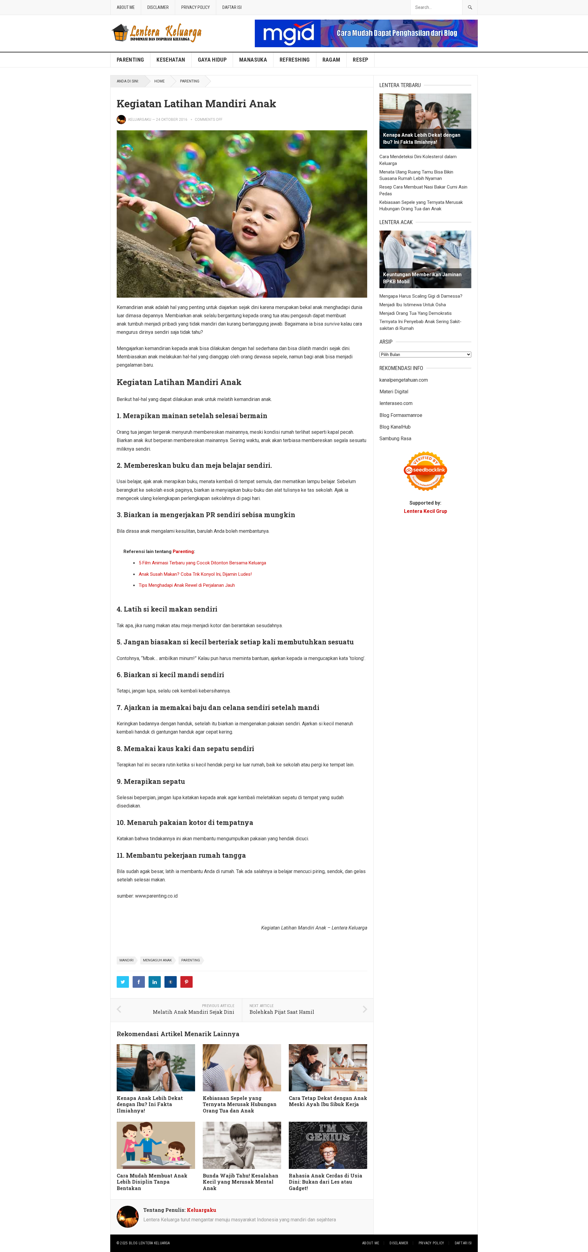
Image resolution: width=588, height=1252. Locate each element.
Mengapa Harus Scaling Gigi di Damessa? (420, 296)
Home (159, 81)
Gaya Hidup (212, 59)
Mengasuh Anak (157, 960)
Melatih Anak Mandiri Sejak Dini (193, 1012)
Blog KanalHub (395, 427)
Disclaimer (158, 7)
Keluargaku (139, 119)
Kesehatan (170, 59)
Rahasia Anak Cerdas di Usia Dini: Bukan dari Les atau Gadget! (325, 1182)
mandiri (126, 960)
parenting (190, 960)
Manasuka (253, 59)
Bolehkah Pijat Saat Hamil (282, 1012)
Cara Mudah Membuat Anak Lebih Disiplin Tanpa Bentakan (152, 1182)
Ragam (331, 59)
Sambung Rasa (395, 438)
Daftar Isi (232, 7)
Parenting (130, 59)
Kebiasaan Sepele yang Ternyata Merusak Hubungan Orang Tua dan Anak (240, 1104)
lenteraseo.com (396, 403)
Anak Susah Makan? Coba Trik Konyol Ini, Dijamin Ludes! (195, 574)
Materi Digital (393, 392)
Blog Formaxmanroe (400, 415)
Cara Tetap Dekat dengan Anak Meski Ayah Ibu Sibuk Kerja (328, 1101)
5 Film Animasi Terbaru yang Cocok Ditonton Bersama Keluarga (202, 563)
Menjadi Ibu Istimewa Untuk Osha (412, 304)
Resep (360, 59)
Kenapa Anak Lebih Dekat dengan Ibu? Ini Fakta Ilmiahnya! (150, 1104)
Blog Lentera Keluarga (149, 1243)
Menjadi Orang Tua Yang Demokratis (415, 313)
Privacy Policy (195, 7)
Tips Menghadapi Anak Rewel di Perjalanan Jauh (187, 585)
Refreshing (295, 59)
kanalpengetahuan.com (403, 380)
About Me (126, 7)
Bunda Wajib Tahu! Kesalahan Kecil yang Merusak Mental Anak (240, 1182)
